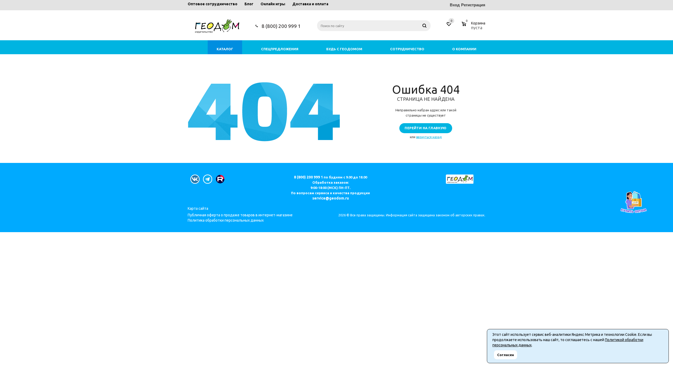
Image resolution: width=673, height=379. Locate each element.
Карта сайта (198, 208)
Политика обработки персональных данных (226, 220)
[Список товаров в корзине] (474, 27)
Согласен (505, 355)
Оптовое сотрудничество (212, 4)
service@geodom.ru (330, 198)
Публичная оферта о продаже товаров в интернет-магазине (240, 215)
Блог (248, 4)
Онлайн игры (273, 4)
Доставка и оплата (310, 4)
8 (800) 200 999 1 (281, 26)
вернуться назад (429, 137)
